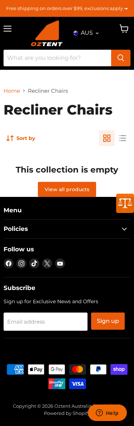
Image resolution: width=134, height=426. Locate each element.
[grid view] (107, 138)
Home (12, 91)
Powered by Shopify (67, 413)
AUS (86, 32)
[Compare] (125, 203)
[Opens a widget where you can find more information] (107, 413)
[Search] (120, 58)
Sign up (108, 321)
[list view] (122, 138)
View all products (67, 189)
